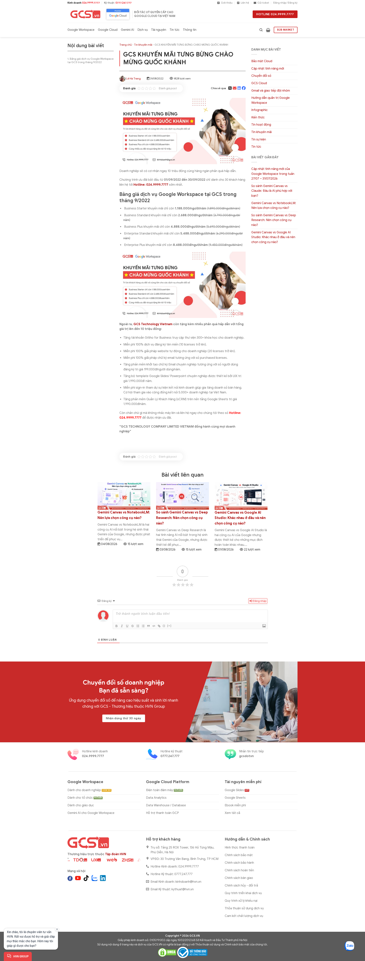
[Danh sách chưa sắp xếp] (143, 626)
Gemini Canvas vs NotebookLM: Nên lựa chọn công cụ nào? (273, 205)
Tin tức (174, 30)
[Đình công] (132, 626)
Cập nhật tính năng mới (267, 69)
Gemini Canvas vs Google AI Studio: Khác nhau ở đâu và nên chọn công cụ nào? (273, 237)
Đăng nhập (259, 601)
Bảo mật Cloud (261, 61)
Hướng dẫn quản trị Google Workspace (270, 100)
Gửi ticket (263, 2)
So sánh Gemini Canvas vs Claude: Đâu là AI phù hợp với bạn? (271, 191)
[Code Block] (153, 626)
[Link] (159, 626)
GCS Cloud (259, 83)
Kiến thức (258, 117)
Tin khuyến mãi (143, 44)
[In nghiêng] (122, 626)
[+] (169, 625)
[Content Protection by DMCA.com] (167, 952)
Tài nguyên (158, 30)
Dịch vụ (142, 30)
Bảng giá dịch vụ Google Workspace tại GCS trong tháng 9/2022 (90, 60)
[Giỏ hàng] (268, 30)
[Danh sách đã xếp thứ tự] (137, 626)
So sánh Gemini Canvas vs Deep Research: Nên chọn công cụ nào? (273, 220)
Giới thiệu (226, 2)
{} (164, 625)
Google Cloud (107, 30)
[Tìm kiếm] (261, 30)
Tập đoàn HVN (115, 854)
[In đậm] (116, 626)
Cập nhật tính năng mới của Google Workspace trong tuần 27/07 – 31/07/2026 (272, 174)
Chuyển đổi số (261, 76)
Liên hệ (245, 2)
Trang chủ (125, 44)
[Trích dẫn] (148, 626)
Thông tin (189, 30)
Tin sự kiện (258, 139)
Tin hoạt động (261, 125)
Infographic (259, 110)
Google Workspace (80, 30)
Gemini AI (127, 30)
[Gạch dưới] (127, 626)
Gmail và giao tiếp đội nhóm (270, 91)
